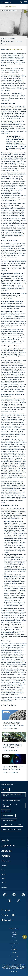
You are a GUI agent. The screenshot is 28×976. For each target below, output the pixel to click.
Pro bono (4, 887)
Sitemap (13, 960)
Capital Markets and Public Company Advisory (12, 794)
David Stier (19, 49)
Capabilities (8, 845)
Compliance (6, 811)
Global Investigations (8, 815)
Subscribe (7, 920)
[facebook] (9, 900)
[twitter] (14, 894)
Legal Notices (17, 967)
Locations (4, 866)
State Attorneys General (9, 820)
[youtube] (18, 900)
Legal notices (14, 946)
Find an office (9, 915)
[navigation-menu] (25, 2)
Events (3, 874)
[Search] (21, 2)
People (5, 840)
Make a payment (12, 956)
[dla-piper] (6, 2)
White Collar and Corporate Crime (12, 829)
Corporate (5, 789)
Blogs (3, 878)
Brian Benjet (11, 49)
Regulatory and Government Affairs (12, 825)
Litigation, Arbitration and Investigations (10, 805)
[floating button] (24, 937)
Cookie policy (14, 949)
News (3, 870)
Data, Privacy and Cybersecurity (11, 800)
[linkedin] (4, 894)
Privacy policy (14, 940)
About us (6, 850)
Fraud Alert (14, 952)
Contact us (7, 910)
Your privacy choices (14, 943)
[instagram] (23, 894)
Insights (5, 855)
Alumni (3, 883)
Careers (5, 861)
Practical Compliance (9, 6)
